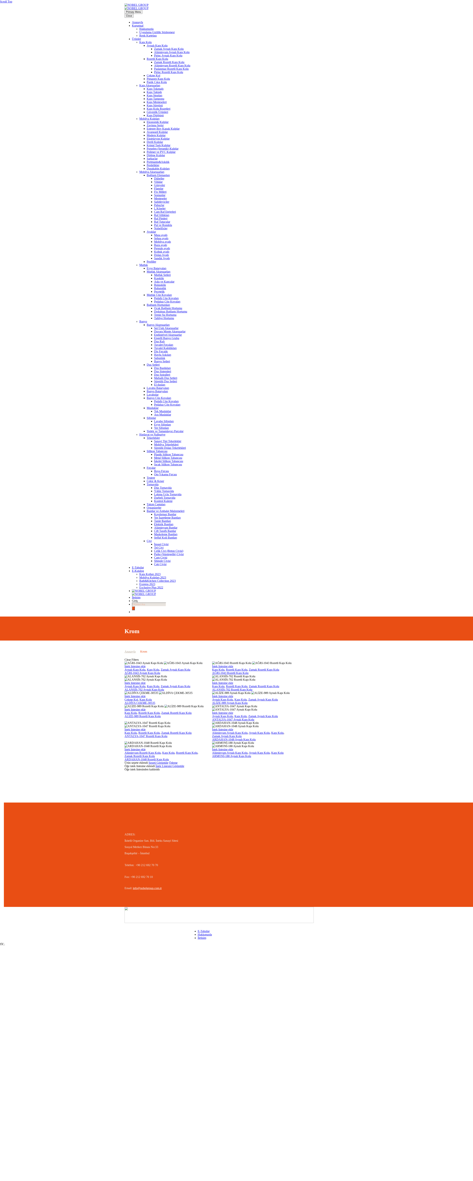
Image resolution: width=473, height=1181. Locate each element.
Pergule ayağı (162, 248)
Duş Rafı (159, 341)
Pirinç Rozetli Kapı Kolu (168, 72)
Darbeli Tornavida (164, 497)
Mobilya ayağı (162, 241)
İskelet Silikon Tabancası (168, 461)
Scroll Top (6, 1)
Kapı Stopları (154, 95)
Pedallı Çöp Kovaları (166, 298)
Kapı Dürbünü (155, 115)
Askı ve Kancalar (164, 281)
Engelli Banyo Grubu (166, 338)
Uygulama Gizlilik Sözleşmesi (157, 32)
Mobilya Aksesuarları (151, 171)
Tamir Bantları (162, 521)
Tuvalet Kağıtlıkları (165, 348)
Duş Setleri (153, 364)
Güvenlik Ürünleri (157, 112)
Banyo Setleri (162, 361)
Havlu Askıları (162, 354)
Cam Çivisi (160, 557)
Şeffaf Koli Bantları (165, 537)
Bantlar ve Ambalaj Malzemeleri (165, 511)
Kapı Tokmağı (155, 88)
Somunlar (159, 195)
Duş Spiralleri (162, 374)
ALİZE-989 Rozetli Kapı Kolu (143, 716)
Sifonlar (151, 417)
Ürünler (136, 38)
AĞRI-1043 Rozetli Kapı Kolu (230, 673)
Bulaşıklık (160, 284)
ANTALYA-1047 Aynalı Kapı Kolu (233, 719)
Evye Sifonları (162, 424)
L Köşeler (160, 208)
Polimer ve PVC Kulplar (161, 151)
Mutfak (143, 265)
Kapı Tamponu (155, 98)
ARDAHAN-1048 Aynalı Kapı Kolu (234, 739)
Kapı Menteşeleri (157, 102)
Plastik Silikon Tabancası (168, 454)
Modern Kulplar (156, 135)
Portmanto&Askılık (158, 161)
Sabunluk (159, 358)
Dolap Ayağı (161, 255)
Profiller (151, 261)
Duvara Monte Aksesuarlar (170, 331)
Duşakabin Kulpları (158, 168)
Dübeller (159, 178)
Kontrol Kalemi (163, 501)
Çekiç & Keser (155, 481)
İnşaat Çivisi (161, 544)
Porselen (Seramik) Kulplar (162, 148)
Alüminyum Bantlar (165, 527)
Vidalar (158, 181)
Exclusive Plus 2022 (151, 587)
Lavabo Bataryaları (158, 388)
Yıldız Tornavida (164, 491)
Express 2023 (147, 584)
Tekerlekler (153, 437)
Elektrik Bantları (163, 524)
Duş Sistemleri (162, 371)
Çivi (149, 540)
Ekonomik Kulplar (158, 122)
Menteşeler (160, 198)
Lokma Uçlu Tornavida (167, 494)
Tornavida (153, 484)
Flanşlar (158, 188)
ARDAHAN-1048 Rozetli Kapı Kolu (147, 759)
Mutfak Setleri (162, 275)
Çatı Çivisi (160, 564)
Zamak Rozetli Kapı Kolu (169, 62)
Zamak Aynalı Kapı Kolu (169, 48)
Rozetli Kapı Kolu (157, 58)
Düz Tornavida (163, 487)
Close (129, 15)
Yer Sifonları (161, 427)
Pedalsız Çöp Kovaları (167, 301)
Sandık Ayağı (162, 258)
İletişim (136, 597)
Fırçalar (151, 467)
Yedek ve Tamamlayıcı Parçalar (165, 431)
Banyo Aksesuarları (158, 324)
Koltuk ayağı (161, 251)
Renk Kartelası (148, 35)
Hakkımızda (146, 28)
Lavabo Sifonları (164, 421)
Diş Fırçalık (161, 351)
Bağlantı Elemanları (158, 175)
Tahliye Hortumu (164, 318)
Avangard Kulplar (157, 132)
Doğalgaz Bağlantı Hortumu (170, 311)
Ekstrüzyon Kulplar (158, 138)
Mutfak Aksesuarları (158, 271)
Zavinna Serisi (155, 125)
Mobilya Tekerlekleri (166, 444)
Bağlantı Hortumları (158, 304)
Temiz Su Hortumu (165, 314)
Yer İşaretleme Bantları (167, 517)
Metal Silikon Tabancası (168, 457)
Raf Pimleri (160, 218)
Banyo (143, 321)
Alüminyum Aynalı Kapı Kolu (172, 52)
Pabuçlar (159, 205)
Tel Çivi (159, 547)
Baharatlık (160, 288)
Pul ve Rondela (163, 225)
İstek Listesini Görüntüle (170, 766)
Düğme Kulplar (156, 155)
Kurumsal (137, 25)
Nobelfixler (160, 228)
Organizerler (154, 507)
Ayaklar (151, 231)
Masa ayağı (160, 235)
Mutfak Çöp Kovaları (159, 294)
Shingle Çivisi (162, 560)
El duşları (159, 384)
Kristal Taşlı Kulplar (158, 145)
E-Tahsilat (138, 567)
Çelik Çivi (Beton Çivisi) (168, 550)
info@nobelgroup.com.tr (147, 888)
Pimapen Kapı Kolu (158, 78)
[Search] (133, 608)
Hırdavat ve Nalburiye (152, 434)
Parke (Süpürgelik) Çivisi (169, 554)
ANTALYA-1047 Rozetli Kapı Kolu (146, 736)
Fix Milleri (160, 191)
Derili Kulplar (155, 142)
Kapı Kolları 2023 (150, 574)
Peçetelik (159, 291)
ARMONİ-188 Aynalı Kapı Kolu (231, 756)
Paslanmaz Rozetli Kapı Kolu (171, 68)
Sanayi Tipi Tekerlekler (167, 441)
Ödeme (173, 762)
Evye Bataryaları (156, 268)
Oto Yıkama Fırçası (165, 474)
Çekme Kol (153, 75)
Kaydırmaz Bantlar (165, 514)
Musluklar (153, 407)
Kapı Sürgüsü (155, 105)
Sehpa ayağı (161, 238)
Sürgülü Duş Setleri (165, 381)
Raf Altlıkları (161, 215)
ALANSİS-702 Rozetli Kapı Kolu (232, 689)
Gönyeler (159, 185)
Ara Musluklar (162, 414)
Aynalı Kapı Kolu (157, 45)
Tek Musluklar (162, 411)
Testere (151, 477)
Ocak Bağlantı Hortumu (168, 308)
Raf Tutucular (162, 221)
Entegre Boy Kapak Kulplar (163, 128)
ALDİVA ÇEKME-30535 (140, 702)
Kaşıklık (159, 278)
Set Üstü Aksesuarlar (166, 328)
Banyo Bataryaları (157, 391)
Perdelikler (153, 165)
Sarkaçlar (152, 158)
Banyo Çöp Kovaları (159, 398)
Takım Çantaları (156, 504)
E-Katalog (138, 570)
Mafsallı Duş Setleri (165, 378)
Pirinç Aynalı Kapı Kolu (168, 55)
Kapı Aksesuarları (149, 85)
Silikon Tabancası (157, 451)
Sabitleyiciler (161, 201)
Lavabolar (153, 394)
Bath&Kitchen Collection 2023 (157, 580)
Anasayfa (137, 22)
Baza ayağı (160, 245)
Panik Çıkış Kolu (157, 82)
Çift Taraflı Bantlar (165, 531)
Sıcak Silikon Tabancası (168, 464)
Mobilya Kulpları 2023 (152, 577)
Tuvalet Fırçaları (163, 344)
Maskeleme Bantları (165, 534)
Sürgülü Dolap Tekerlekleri (170, 447)
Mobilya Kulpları (149, 118)
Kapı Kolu (145, 42)
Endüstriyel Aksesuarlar (168, 334)
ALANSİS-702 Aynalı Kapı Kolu (144, 689)
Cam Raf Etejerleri (165, 211)
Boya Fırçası (161, 471)
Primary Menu (133, 12)
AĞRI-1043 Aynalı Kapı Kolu (142, 673)
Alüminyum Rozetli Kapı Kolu (172, 65)
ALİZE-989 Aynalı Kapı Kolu (230, 702)
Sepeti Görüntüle (158, 762)
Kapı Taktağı (154, 92)
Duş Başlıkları (162, 368)
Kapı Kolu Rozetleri (158, 108)
